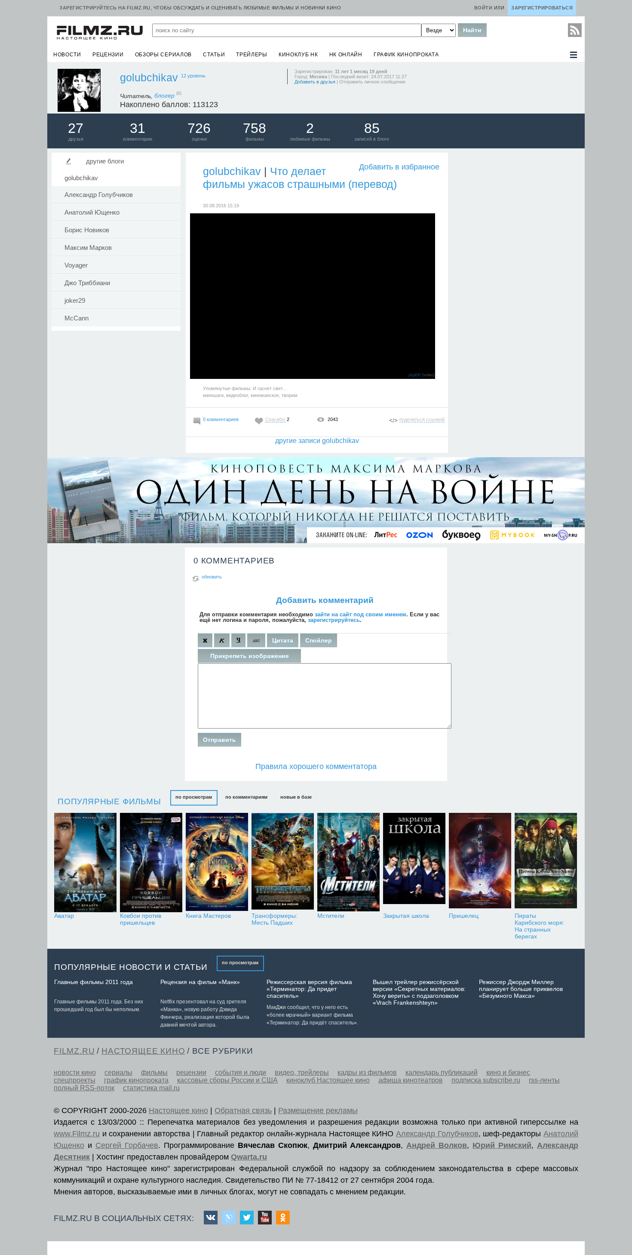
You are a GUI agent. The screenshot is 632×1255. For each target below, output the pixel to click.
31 (137, 128)
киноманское (265, 395)
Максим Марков (88, 247)
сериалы (118, 1072)
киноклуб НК (298, 55)
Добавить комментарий (325, 600)
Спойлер (318, 640)
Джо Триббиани (87, 283)
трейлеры (251, 55)
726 (199, 128)
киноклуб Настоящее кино (328, 1080)
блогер (167, 95)
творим (290, 395)
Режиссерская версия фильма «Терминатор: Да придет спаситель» (309, 988)
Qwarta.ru (249, 1157)
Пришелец (464, 915)
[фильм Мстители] (348, 862)
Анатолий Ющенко (92, 212)
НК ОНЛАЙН (345, 55)
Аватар (64, 915)
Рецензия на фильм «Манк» (200, 981)
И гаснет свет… (270, 388)
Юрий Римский (501, 1145)
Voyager (76, 265)
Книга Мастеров (208, 915)
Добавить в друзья (315, 81)
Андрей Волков (436, 1145)
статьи (214, 55)
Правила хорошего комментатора (316, 766)
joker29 (74, 300)
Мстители (330, 915)
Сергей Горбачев (126, 1145)
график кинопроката (406, 55)
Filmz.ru (74, 1050)
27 (75, 128)
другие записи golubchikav (317, 440)
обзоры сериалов (163, 55)
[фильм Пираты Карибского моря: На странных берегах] (546, 862)
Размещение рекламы (318, 1110)
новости (67, 55)
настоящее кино (143, 1050)
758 (254, 128)
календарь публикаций (441, 1072)
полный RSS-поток (84, 1088)
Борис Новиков (86, 230)
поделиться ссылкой (422, 419)
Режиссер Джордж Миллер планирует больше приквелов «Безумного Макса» (521, 988)
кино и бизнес (508, 1072)
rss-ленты (544, 1080)
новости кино (75, 1072)
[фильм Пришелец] (480, 862)
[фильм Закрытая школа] (414, 862)
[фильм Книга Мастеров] (217, 862)
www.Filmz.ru (77, 1133)
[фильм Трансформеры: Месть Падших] (283, 862)
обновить (212, 576)
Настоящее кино (178, 1110)
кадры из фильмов (367, 1072)
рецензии (108, 55)
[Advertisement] (515, 281)
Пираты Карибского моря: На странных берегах (540, 926)
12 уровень (193, 75)
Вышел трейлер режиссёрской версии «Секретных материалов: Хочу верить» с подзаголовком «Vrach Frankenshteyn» (419, 992)
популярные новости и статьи (131, 967)
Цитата (282, 640)
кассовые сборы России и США (227, 1080)
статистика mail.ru (151, 1088)
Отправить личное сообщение (372, 81)
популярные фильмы (109, 801)
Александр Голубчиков (98, 194)
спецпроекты (74, 1080)
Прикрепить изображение (249, 655)
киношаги (213, 395)
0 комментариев (221, 419)
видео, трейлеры (302, 1072)
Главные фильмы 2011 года (93, 981)
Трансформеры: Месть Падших (275, 919)
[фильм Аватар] (85, 862)
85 (372, 128)
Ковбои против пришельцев (140, 919)
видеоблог (237, 395)
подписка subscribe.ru (485, 1080)
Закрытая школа (406, 915)
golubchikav (149, 77)
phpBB (414, 374)
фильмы (154, 1072)
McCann (76, 318)
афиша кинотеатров (410, 1080)
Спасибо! (275, 419)
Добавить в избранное (399, 167)
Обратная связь (243, 1110)
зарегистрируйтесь (334, 620)
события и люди (240, 1072)
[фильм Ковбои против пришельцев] (151, 862)
